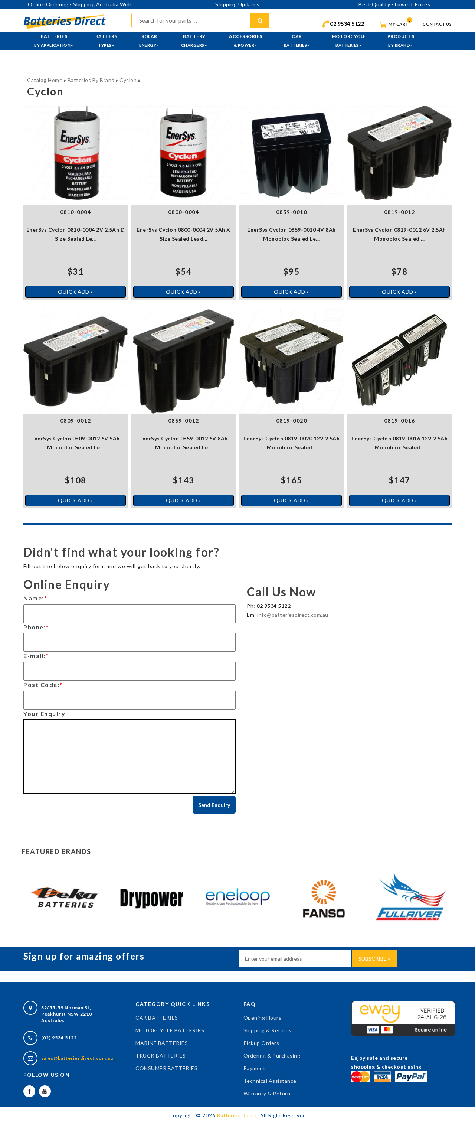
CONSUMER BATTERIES (166, 1068)
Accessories (245, 40)
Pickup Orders (261, 1043)
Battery (106, 40)
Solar (148, 40)
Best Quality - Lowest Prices (394, 4)
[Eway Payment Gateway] (403, 1017)
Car (295, 40)
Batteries (52, 40)
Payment (254, 1068)
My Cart (398, 24)
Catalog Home (44, 80)
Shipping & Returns (267, 1030)
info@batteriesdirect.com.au (292, 615)
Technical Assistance (270, 1081)
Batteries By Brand (91, 80)
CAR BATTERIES (156, 1017)
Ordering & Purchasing (272, 1055)
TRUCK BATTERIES (160, 1055)
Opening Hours (262, 1017)
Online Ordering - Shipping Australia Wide (80, 4)
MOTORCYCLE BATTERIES (169, 1030)
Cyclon (128, 80)
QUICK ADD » (75, 292)
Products (401, 40)
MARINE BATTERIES (161, 1043)
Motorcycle (349, 40)
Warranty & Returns (268, 1093)
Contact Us (437, 24)
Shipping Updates (237, 4)
